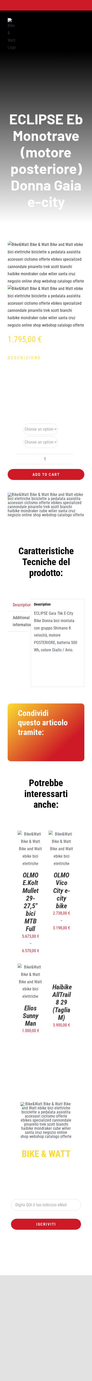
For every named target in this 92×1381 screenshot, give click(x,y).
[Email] (67, 752)
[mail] (66, 1267)
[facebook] (25, 1267)
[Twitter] (33, 752)
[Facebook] (22, 752)
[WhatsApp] (44, 752)
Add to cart (46, 474)
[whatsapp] (41, 1267)
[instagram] (33, 1267)
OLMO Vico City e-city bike (61, 890)
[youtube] (50, 1267)
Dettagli (30, 857)
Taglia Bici (13, 442)
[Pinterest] (56, 752)
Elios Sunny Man (30, 1015)
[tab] (18, 605)
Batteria (14, 429)
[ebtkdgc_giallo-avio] (46, 285)
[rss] (58, 1267)
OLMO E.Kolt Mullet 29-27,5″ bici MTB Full (30, 902)
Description (20, 605)
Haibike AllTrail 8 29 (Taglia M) (62, 1023)
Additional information (20, 621)
